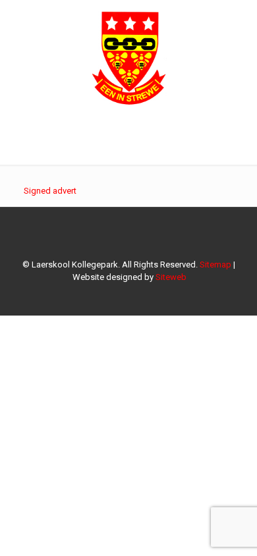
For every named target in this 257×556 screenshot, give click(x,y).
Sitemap (215, 264)
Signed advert (50, 191)
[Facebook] (129, 296)
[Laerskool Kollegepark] (128, 56)
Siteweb (171, 277)
